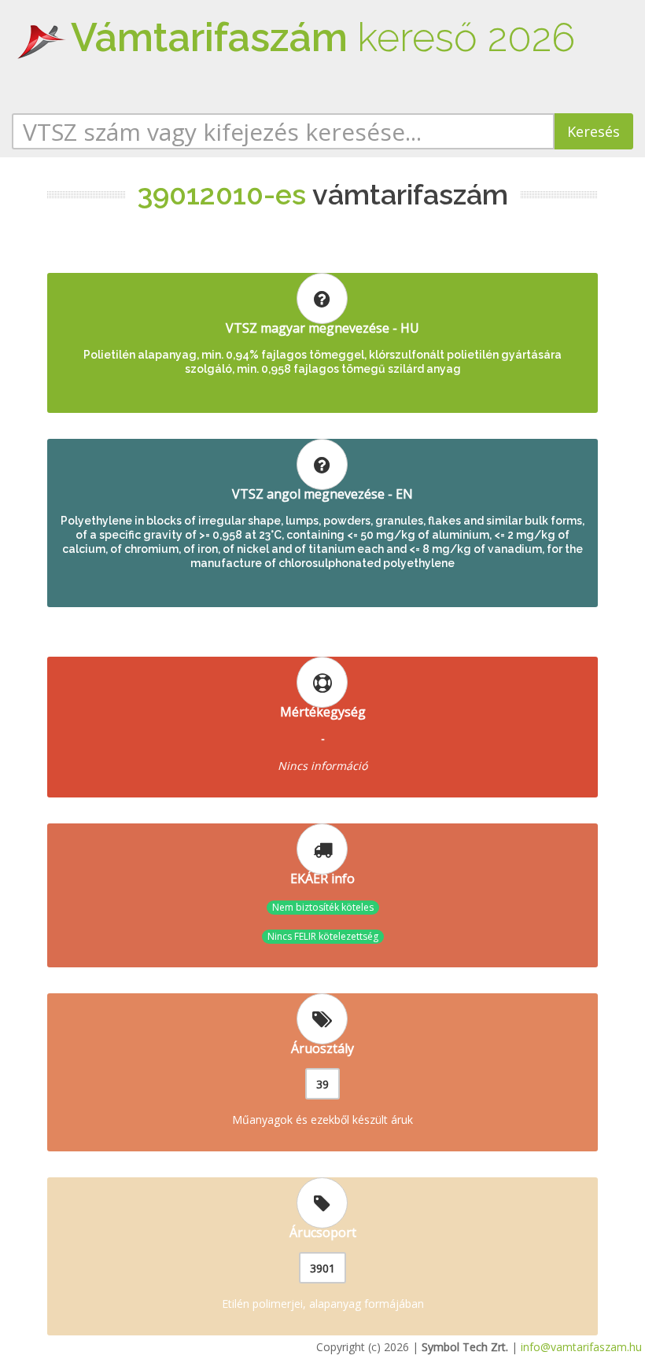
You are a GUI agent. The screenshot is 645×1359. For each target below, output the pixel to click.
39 (322, 1084)
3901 (322, 1268)
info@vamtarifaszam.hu (581, 1346)
